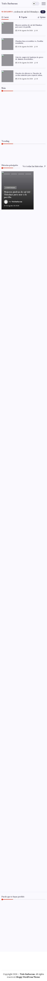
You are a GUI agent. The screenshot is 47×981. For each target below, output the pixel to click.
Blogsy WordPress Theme (28, 977)
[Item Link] (7, 28)
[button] (35, 3)
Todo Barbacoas (10, 3)
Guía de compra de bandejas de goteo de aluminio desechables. (29, 58)
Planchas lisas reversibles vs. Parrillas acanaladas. (29, 42)
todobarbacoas (16, 133)
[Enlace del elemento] (18, 190)
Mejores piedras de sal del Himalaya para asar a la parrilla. (28, 26)
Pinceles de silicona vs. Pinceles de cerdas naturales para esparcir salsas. (28, 74)
